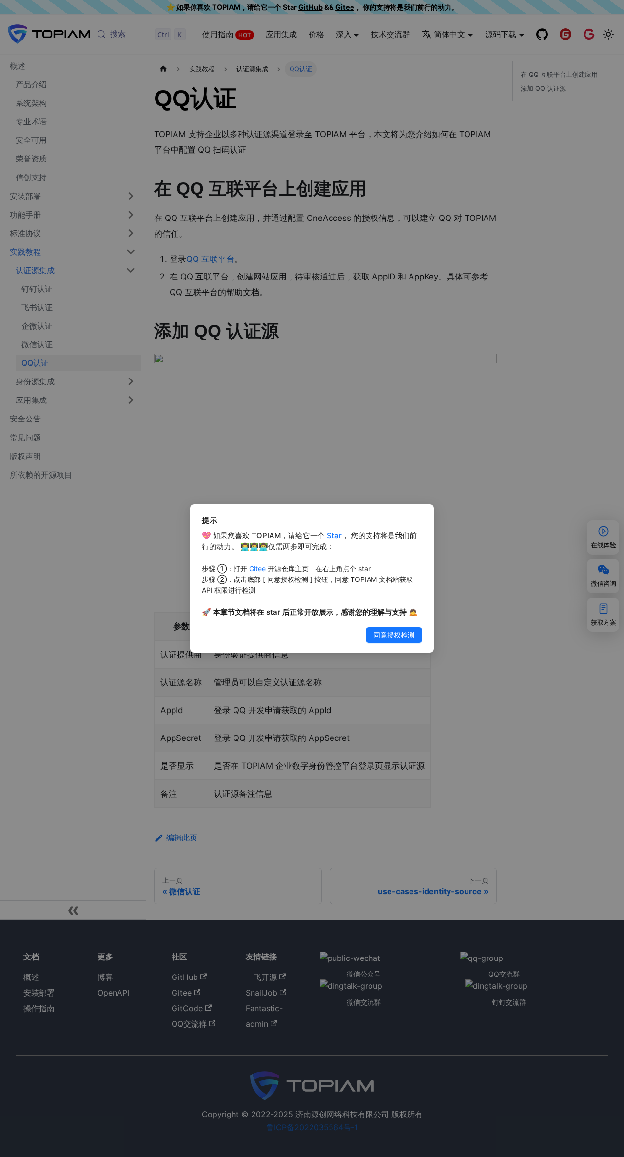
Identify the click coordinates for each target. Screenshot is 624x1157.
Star (334, 535)
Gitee (257, 568)
